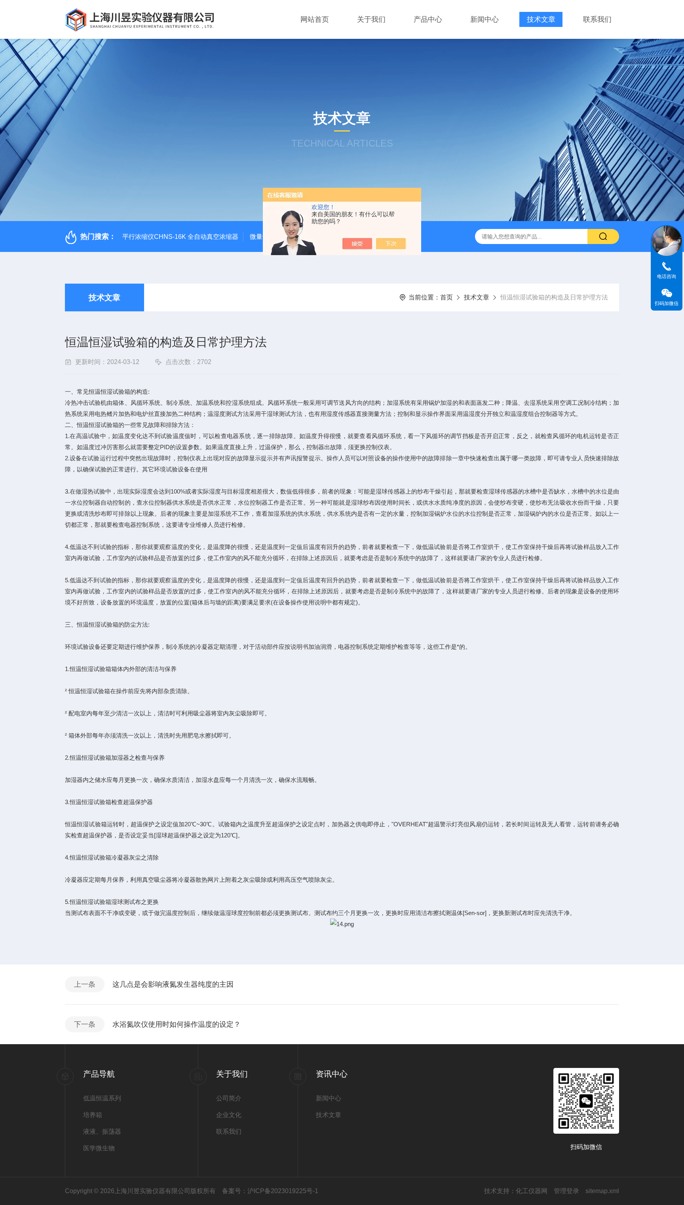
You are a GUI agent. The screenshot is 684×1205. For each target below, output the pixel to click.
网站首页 (314, 19)
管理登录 (566, 1191)
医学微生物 (99, 1148)
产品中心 (428, 19)
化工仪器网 (531, 1191)
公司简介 (228, 1098)
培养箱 (92, 1115)
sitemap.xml (602, 1191)
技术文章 (541, 19)
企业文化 (228, 1115)
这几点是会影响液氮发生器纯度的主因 (173, 984)
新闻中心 (484, 19)
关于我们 (371, 19)
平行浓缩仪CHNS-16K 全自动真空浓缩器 (180, 236)
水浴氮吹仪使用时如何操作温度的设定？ (176, 1024)
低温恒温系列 (102, 1098)
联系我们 (597, 19)
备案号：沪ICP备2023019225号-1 (270, 1191)
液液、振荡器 (102, 1131)
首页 (446, 297)
